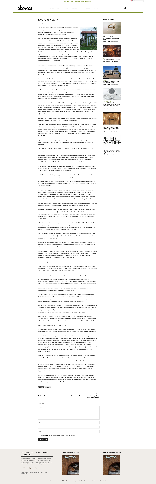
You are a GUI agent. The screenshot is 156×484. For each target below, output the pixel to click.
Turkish (134, 1)
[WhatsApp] (35, 468)
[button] (125, 8)
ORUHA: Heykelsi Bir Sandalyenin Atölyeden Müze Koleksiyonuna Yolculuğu (111, 38)
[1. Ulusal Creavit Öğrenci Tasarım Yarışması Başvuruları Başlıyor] (112, 51)
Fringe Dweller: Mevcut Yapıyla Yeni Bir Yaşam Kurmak (111, 82)
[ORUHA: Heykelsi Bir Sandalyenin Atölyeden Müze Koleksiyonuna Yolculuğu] (112, 28)
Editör (39, 23)
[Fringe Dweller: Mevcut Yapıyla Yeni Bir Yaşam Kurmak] (112, 72)
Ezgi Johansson (106, 41)
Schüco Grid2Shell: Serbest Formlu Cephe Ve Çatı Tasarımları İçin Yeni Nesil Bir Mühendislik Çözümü (111, 105)
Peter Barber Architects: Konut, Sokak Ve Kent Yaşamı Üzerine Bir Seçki (111, 151)
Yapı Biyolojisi (48, 387)
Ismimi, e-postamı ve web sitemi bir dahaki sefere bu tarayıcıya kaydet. (57, 435)
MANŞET (104, 35)
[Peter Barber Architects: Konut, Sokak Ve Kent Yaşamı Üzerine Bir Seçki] (112, 141)
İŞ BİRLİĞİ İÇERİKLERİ (107, 101)
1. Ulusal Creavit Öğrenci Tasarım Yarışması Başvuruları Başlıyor (111, 60)
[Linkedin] (29, 468)
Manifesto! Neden (42, 396)
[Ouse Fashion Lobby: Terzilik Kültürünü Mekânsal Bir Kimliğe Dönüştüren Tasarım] (112, 118)
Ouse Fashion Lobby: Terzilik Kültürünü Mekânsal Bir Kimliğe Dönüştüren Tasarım (111, 128)
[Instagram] (23, 468)
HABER (104, 58)
